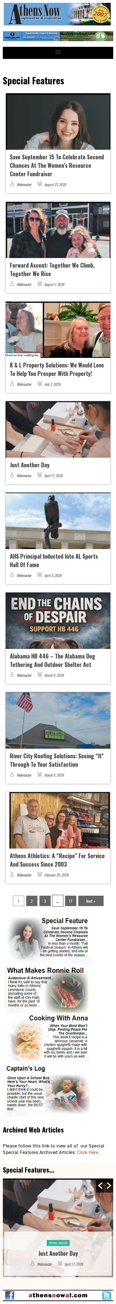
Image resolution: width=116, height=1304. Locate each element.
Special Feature (58, 1234)
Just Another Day (30, 465)
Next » (90, 901)
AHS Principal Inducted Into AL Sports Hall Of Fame (58, 1249)
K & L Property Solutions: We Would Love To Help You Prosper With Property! (57, 369)
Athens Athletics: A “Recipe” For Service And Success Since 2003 (57, 859)
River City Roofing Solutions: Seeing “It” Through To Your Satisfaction (57, 760)
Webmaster (24, 184)
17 (70, 901)
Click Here (87, 1152)
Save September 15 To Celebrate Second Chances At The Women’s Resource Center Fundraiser (57, 165)
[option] (58, 1228)
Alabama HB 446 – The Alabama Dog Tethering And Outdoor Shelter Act (52, 660)
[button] (58, 51)
